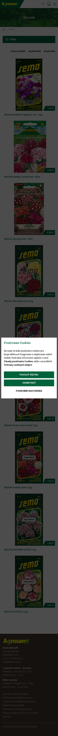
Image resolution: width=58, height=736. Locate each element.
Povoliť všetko (29, 375)
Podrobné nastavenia (29, 391)
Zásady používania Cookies (18, 361)
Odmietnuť (29, 383)
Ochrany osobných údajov (18, 365)
